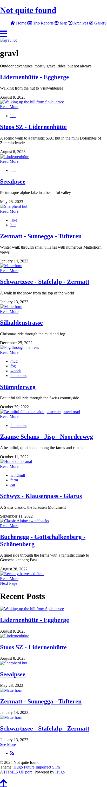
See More (8, 744)
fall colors (18, 375)
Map (63, 23)
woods (15, 371)
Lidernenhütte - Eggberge (34, 77)
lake (13, 220)
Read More (9, 106)
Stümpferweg (18, 386)
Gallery (99, 23)
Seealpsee (12, 181)
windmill (17, 475)
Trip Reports (43, 23)
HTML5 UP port (18, 772)
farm (14, 480)
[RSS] (12, 753)
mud (14, 361)
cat (12, 485)
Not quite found (28, 10)
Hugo (60, 772)
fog (13, 366)
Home (20, 23)
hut (13, 116)
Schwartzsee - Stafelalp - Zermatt (44, 281)
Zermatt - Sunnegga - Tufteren (41, 236)
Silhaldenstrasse (21, 322)
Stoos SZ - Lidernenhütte (33, 126)
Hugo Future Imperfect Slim (37, 767)
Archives (80, 23)
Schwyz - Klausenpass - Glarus (41, 496)
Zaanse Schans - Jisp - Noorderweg (46, 436)
